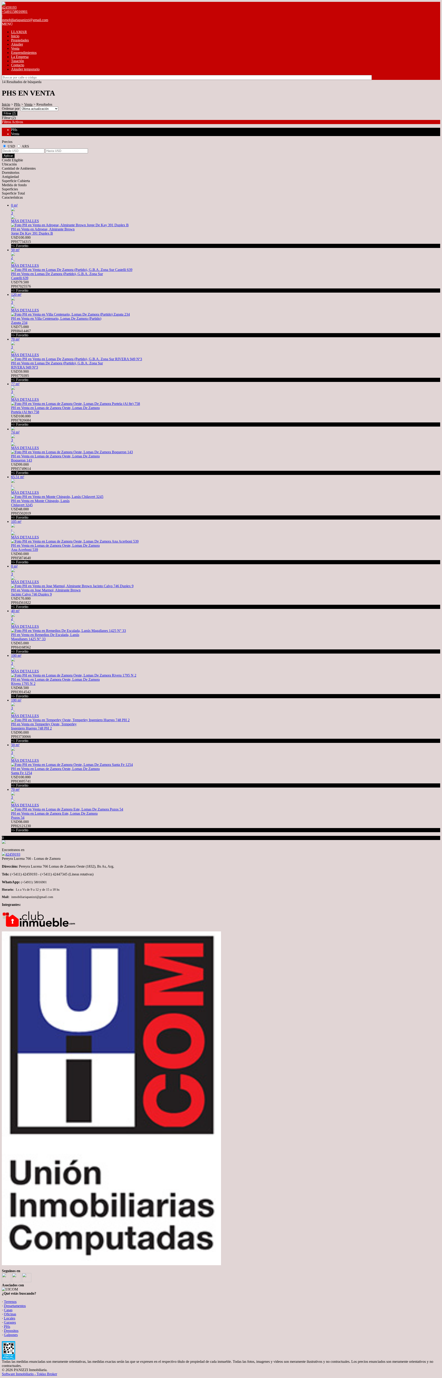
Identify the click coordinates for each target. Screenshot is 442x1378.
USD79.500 (21, 286)
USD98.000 (21, 826)
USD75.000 (21, 331)
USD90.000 (21, 736)
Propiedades (20, 40)
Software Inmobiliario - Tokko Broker (29, 1374)
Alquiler (17, 44)
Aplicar (8, 155)
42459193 (13, 854)
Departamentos (15, 1306)
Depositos (11, 1331)
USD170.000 (21, 602)
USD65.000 (21, 647)
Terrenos (10, 1302)
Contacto (17, 65)
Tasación (17, 61)
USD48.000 (21, 513)
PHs (17, 104)
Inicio (15, 36)
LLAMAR (19, 32)
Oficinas (10, 1314)
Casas (8, 1310)
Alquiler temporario (25, 69)
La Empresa (20, 57)
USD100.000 (21, 241)
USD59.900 (20, 375)
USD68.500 (21, 692)
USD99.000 (21, 468)
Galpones (11, 1335)
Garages (10, 1322)
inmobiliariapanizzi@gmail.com (25, 20)
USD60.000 (21, 558)
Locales (9, 1318)
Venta (15, 48)
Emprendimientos (24, 53)
